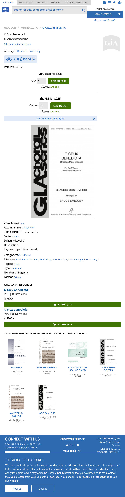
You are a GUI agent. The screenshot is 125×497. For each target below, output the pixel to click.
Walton (41, 2)
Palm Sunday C (91, 259)
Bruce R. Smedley (28, 51)
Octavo (17, 277)
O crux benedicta (16, 309)
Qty (33, 80)
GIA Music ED (25, 2)
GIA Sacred (8, 2)
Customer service (72, 439)
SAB (22, 223)
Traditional (16, 268)
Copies (33, 105)
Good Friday (46, 259)
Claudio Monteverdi (17, 44)
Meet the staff (72, 450)
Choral (15, 236)
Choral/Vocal (24, 255)
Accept (17, 488)
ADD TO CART (58, 80)
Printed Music (29, 27)
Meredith (55, 2)
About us (72, 445)
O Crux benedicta (16, 289)
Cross (17, 263)
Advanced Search (104, 20)
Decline (42, 488)
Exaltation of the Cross (27, 259)
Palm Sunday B (75, 259)
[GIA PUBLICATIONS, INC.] (5, 9)
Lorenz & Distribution (76, 2)
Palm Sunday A (60, 259)
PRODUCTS (10, 27)
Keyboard (29, 227)
